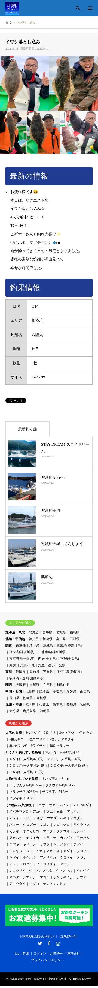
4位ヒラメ (85, 733)
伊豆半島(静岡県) (69, 672)
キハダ (14, 877)
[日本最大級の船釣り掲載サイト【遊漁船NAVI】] (12, 8)
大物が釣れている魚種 (21, 779)
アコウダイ (17, 884)
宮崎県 (85, 704)
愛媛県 (71, 691)
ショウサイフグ (20, 871)
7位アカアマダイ (62, 739)
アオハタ (83, 838)
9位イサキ (38, 746)
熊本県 (58, 704)
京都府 (34, 685)
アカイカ (73, 811)
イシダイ (82, 871)
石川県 (74, 639)
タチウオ (63, 831)
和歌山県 (63, 685)
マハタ (48, 831)
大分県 (14, 711)
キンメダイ (61, 844)
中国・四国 (13, 691)
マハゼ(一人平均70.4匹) (62, 752)
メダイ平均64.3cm (22, 798)
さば (39, 818)
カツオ (82, 877)
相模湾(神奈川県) (21, 652)
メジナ (82, 857)
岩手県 (47, 632)
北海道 (34, 632)
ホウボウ (29, 857)
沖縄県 (45, 711)
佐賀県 (44, 704)
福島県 (74, 632)
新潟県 (47, 639)
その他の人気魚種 (18, 805)
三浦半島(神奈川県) (52, 652)
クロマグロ (61, 825)
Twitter (40, 943)
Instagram (58, 943)
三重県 (48, 672)
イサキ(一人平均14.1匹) (26, 772)
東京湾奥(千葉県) (21, 658)
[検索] (77, 8)
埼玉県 (34, 645)
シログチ (26, 864)
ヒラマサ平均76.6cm (23, 792)
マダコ (34, 884)
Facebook (49, 943)
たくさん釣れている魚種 (23, 752)
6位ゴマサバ (37, 739)
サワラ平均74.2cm (55, 792)
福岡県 (30, 704)
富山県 (61, 639)
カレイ (14, 818)
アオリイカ (48, 857)
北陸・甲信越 (15, 639)
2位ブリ (50, 733)
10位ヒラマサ (59, 746)
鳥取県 (44, 691)
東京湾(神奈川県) (69, 645)
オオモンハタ (59, 805)
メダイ (68, 851)
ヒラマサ (49, 838)
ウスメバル (64, 871)
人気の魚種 (13, 733)
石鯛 (60, 811)
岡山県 (14, 698)
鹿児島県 (29, 711)
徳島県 (28, 698)
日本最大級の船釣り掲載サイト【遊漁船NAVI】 (49, 936)
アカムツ (15, 838)
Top (16, 953)
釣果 (26, 953)
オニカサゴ (31, 831)
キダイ (14, 857)
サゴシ (45, 825)
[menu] (90, 8)
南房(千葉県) (69, 658)
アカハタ (52, 851)
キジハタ (29, 844)
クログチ (29, 825)
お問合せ (56, 953)
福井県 (34, 639)
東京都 (21, 645)
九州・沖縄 (13, 704)
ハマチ (14, 825)
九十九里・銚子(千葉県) (49, 665)
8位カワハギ (18, 746)
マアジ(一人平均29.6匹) (64, 759)
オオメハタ (44, 871)
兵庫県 (48, 685)
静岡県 (21, 672)
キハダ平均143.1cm (55, 779)
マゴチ (45, 877)
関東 (8, 645)
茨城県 (48, 645)
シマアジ (29, 877)
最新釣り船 (27, 429)
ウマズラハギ (56, 818)
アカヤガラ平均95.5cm (25, 785)
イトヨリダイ (46, 864)
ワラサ (40, 805)
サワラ (45, 844)
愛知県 (34, 672)
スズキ (14, 844)
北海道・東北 (15, 632)
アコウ (37, 811)
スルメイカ (34, 851)
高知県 (58, 691)
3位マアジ (66, 733)
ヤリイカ (32, 838)
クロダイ (66, 857)
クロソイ (83, 851)
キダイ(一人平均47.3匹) (26, 759)
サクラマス (82, 825)
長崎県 (71, 704)
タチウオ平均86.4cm (60, 785)
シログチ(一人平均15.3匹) (69, 765)
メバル (28, 818)
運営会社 (73, 953)
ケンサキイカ (63, 877)
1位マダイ (33, 733)
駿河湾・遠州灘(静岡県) (26, 678)
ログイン (39, 953)
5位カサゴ (16, 739)
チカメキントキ (54, 884)
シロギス (15, 851)
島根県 (41, 698)
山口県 (85, 691)
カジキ (14, 831)
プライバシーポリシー (47, 960)
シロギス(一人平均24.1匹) (28, 765)
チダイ (78, 844)
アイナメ (66, 864)
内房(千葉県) (47, 658)
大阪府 (21, 685)
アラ (12, 864)
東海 (8, 672)
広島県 (30, 691)
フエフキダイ (82, 805)
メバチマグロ (19, 811)
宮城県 (61, 632)
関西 (8, 685)
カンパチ (80, 831)
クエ (49, 811)
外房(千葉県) (18, 665)
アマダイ (76, 818)
